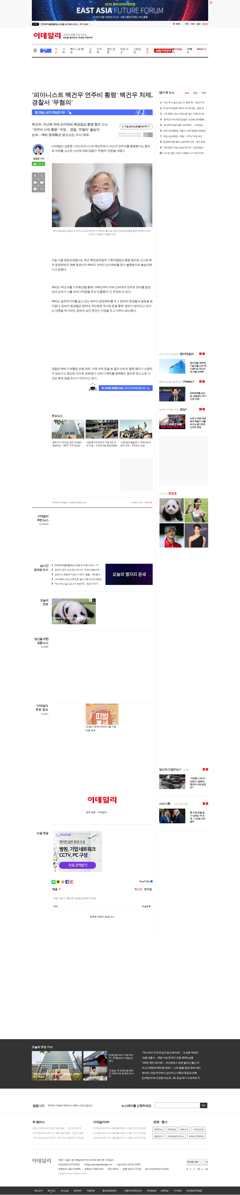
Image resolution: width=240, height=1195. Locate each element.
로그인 (205, 24)
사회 (63, 51)
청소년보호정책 (109, 1190)
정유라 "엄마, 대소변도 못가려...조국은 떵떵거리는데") (78, 569)
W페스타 (184, 1129)
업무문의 (77, 1190)
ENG (178, 24)
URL (42, 189)
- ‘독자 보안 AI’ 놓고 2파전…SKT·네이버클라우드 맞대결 (58, 1137)
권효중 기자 (38, 158)
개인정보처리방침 (194, 1190)
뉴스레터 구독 (136, 502)
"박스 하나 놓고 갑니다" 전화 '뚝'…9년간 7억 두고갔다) (78, 583)
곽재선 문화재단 (196, 1136)
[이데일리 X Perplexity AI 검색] (92, 112)
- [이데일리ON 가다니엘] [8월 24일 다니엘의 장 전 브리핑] (119, 1133)
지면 (192, 24)
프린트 (42, 182)
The (202, 49)
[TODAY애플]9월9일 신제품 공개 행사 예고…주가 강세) (79, 565)
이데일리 (63, 35)
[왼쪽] (90, 600)
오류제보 (164, 1190)
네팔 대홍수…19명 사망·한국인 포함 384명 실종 (166, 1057)
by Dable (44, 647)
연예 (203, 93)
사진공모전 (198, 1129)
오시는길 (64, 1190)
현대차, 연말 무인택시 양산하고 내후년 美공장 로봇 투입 (171, 1072)
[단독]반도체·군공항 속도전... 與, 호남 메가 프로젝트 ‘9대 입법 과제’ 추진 (179, 1078)
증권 (195, 93)
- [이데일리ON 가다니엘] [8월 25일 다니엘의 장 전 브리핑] (119, 1128)
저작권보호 (151, 1190)
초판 (198, 24)
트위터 (42, 175)
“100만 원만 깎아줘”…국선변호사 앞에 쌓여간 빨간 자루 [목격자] (175, 1062)
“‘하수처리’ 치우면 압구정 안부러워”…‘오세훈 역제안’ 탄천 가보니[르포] (179, 1052)
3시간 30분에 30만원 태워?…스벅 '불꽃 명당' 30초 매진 (170, 1067)
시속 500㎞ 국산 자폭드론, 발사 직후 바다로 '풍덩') (76, 579)
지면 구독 (148, 502)
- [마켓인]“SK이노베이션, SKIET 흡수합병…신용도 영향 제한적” (59, 1133)
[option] (120, 11)
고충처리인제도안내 (133, 1190)
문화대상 (158, 1129)
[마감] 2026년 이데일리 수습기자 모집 (65, 1105)
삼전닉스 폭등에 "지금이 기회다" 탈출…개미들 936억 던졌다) (82, 574)
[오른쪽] (94, 600)
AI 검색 (45, 51)
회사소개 (38, 1190)
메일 (35, 182)
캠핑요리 (158, 1136)
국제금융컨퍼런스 (175, 1136)
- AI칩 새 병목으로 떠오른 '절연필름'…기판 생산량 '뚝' (56, 1128)
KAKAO (35, 189)
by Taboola (43, 524)
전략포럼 (171, 1129)
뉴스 (187, 93)
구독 (187, 24)
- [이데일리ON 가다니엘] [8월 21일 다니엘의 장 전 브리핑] (119, 1137)
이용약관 (91, 1190)
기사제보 (177, 1190)
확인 (204, 1105)
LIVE (35, 24)
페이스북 (35, 175)
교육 (90, 51)
